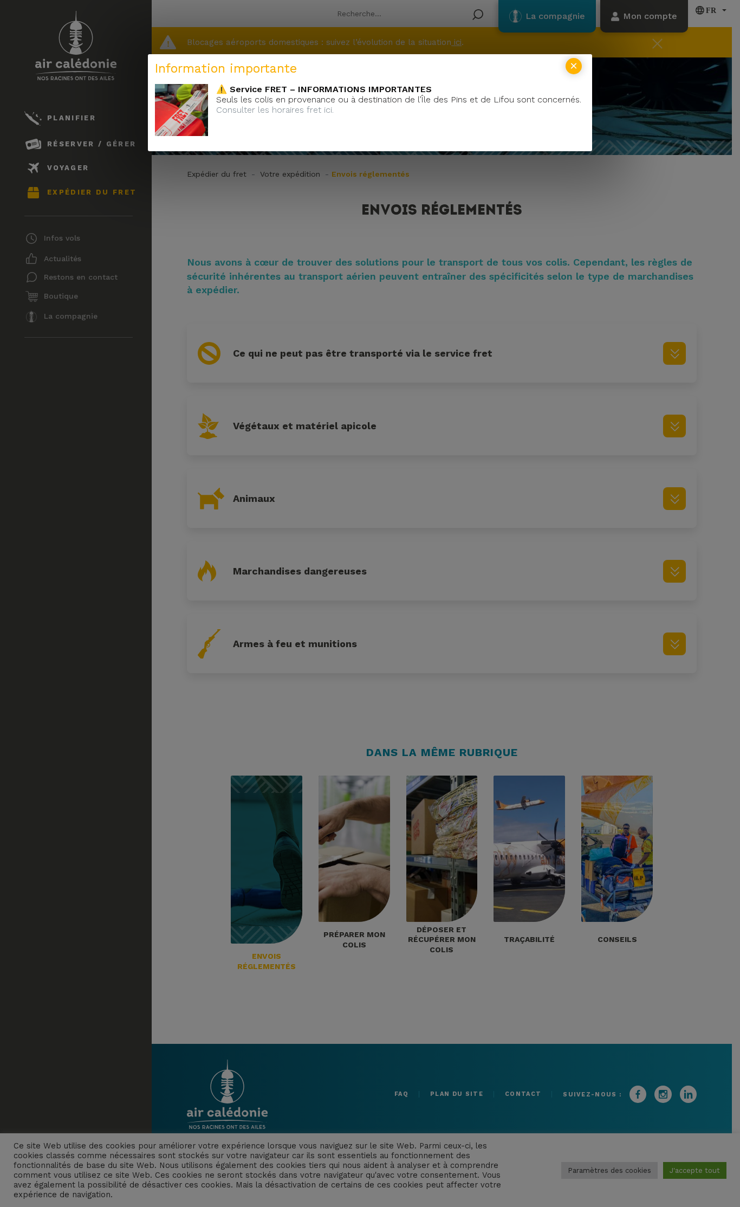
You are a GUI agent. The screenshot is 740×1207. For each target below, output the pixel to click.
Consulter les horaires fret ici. (275, 110)
